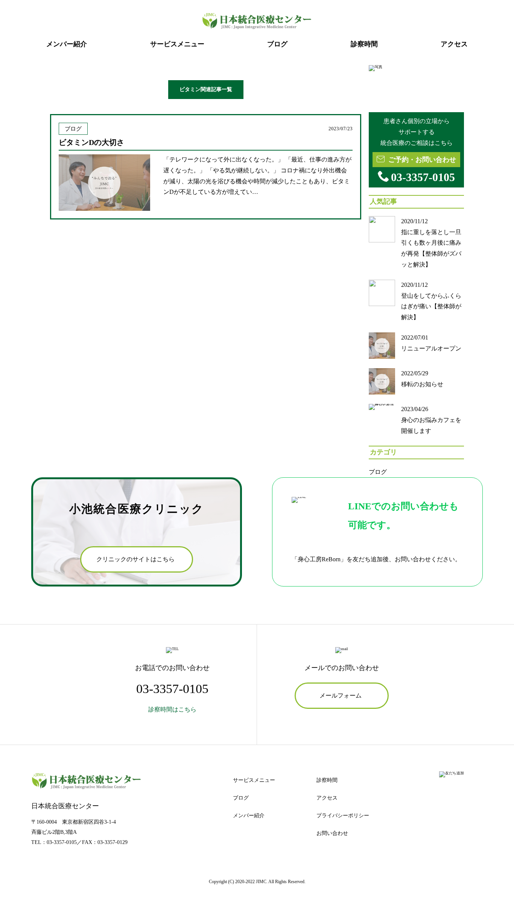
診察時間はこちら (172, 709)
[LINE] (451, 775)
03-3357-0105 (62, 842)
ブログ (378, 472)
